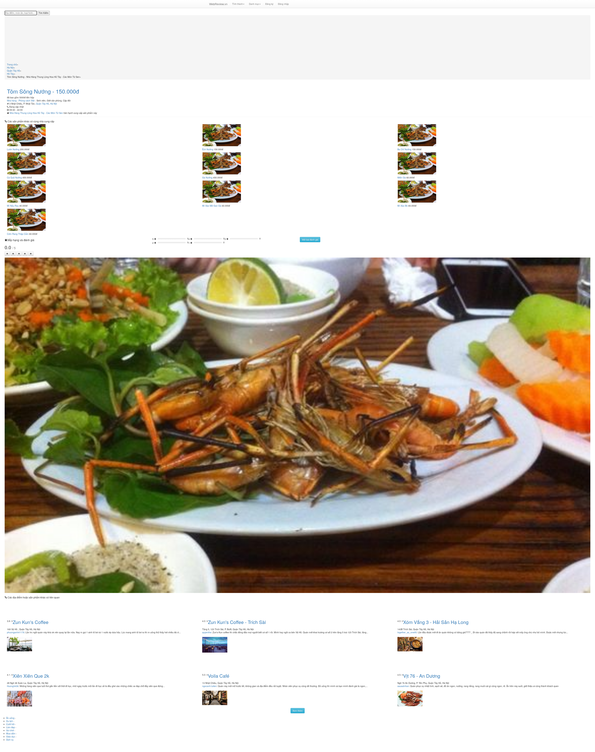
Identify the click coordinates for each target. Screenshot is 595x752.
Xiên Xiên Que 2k (31, 675)
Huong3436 (12, 686)
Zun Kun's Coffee (30, 622)
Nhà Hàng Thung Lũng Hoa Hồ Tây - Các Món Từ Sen (37, 112)
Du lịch (9, 721)
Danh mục (254, 3)
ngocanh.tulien (209, 686)
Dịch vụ (9, 739)
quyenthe (206, 632)
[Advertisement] (297, 39)
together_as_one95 (407, 632)
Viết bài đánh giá (310, 239)
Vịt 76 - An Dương (421, 675)
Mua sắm (10, 733)
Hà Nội (53, 103)
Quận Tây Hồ (42, 103)
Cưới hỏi (10, 724)
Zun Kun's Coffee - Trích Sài (237, 622)
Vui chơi (10, 730)
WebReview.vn (218, 4)
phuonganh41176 (15, 632)
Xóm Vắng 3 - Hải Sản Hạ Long (436, 622)
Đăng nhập (283, 3)
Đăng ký (269, 3)
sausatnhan (403, 686)
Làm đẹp (10, 727)
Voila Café (218, 675)
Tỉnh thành (237, 3)
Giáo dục (10, 736)
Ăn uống (10, 717)
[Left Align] (7, 253)
